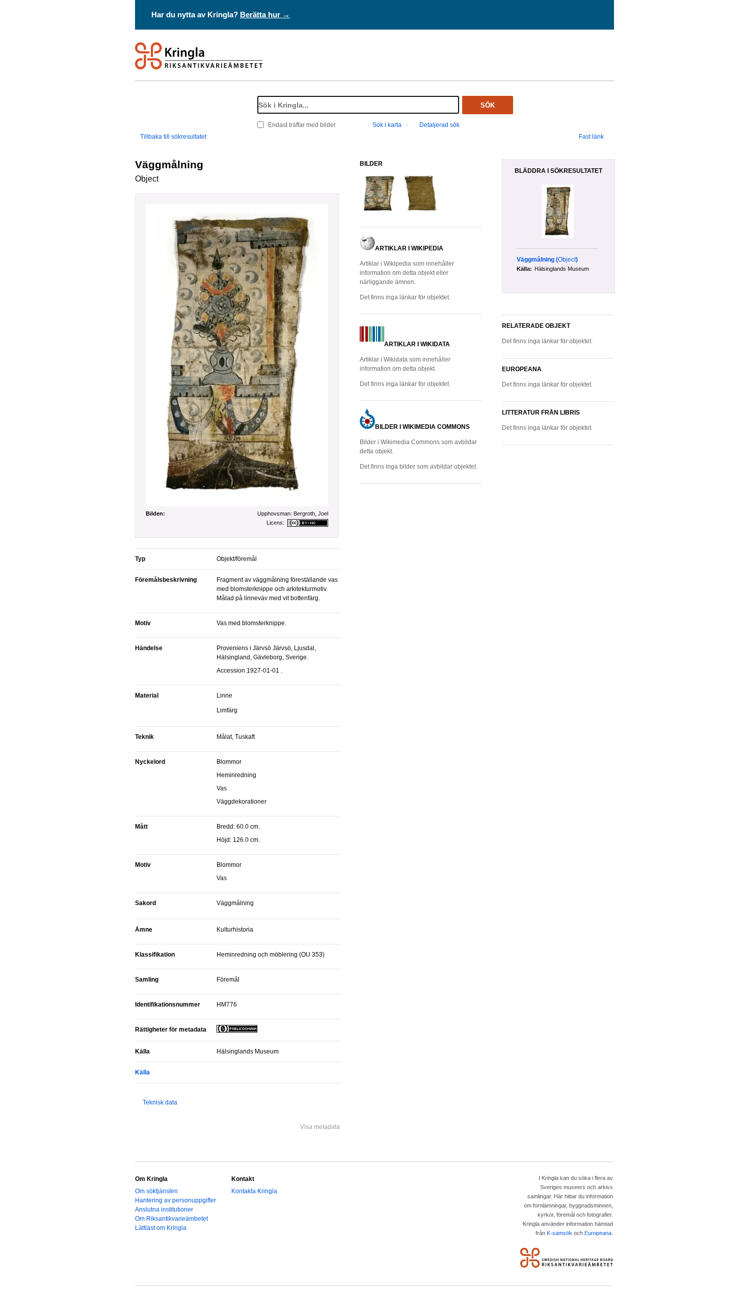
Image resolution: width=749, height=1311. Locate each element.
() (547, 259)
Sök (487, 105)
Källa (142, 1072)
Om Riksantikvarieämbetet (171, 1218)
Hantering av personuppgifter (175, 1200)
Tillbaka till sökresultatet (173, 136)
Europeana (597, 1233)
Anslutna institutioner (164, 1209)
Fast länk (591, 136)
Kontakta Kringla (254, 1191)
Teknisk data (160, 1102)
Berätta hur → (265, 14)
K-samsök (559, 1233)
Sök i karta (387, 124)
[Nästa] (611, 212)
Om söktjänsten (156, 1191)
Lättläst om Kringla (160, 1227)
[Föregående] (511, 212)
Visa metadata (320, 1126)
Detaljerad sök (439, 124)
